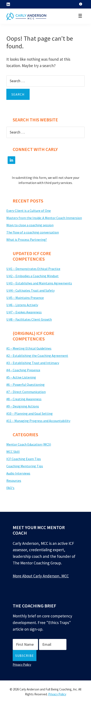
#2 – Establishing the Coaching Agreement (37, 355)
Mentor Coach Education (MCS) (28, 444)
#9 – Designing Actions (22, 406)
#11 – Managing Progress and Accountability (38, 421)
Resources (13, 480)
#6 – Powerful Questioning (25, 384)
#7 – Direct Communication (26, 392)
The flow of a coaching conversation (32, 232)
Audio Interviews (18, 473)
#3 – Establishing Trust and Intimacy (32, 363)
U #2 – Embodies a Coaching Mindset (32, 276)
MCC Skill (13, 451)
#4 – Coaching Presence (23, 370)
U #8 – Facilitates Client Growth (29, 319)
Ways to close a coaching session (30, 225)
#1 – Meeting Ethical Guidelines (28, 348)
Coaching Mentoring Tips (24, 466)
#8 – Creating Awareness (23, 399)
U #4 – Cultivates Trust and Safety (30, 290)
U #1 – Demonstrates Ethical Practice (33, 269)
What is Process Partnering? (26, 239)
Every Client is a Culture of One (28, 210)
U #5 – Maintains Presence (25, 298)
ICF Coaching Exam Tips (23, 459)
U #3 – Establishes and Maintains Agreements (39, 283)
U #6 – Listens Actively (22, 305)
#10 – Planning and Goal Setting (29, 413)
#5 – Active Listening (21, 377)
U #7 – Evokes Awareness (24, 312)
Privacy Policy (22, 665)
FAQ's (10, 488)
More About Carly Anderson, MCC (41, 575)
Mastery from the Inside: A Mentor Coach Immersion (44, 218)
